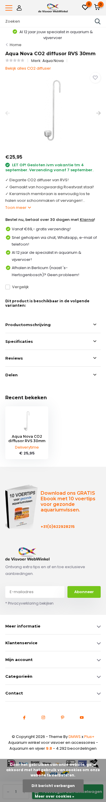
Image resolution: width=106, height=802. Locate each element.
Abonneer (84, 592)
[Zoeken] (98, 21)
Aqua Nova (53, 60)
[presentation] (7, 113)
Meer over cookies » (54, 796)
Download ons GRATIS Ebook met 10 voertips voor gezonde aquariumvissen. (68, 501)
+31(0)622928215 (56, 526)
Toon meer (16, 207)
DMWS (75, 736)
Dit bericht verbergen (53, 785)
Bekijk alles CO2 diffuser (28, 68)
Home (15, 45)
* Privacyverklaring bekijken (29, 603)
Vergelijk (20, 287)
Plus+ (89, 736)
